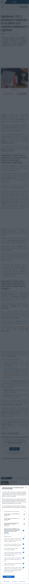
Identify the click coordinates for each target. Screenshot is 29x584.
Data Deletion (7, 581)
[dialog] (14, 534)
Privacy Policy (22, 581)
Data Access (14, 581)
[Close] (26, 488)
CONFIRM (8, 576)
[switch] (24, 514)
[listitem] (14, 511)
